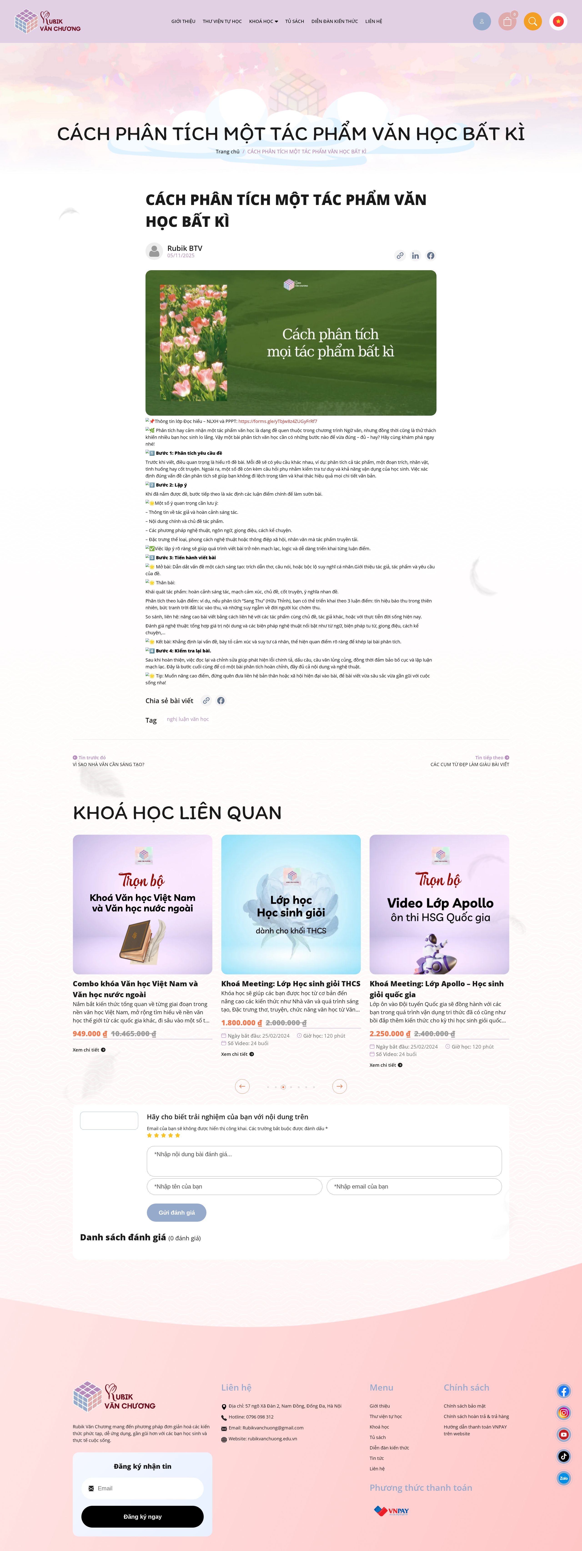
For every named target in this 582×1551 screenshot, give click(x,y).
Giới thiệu (183, 21)
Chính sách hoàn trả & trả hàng (476, 1416)
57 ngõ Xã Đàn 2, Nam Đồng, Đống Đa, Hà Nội (293, 1406)
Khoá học (261, 21)
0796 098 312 (259, 1417)
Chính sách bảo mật (465, 1406)
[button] (268, 1087)
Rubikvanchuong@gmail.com (273, 1428)
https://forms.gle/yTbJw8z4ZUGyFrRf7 (277, 421)
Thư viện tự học (222, 21)
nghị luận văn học (188, 718)
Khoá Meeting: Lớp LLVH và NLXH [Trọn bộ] (432, 989)
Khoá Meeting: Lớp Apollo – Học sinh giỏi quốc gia (288, 989)
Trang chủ (228, 151)
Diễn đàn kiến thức (334, 21)
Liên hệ (373, 21)
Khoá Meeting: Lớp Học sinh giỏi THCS (142, 983)
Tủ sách (294, 21)
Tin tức (377, 1458)
